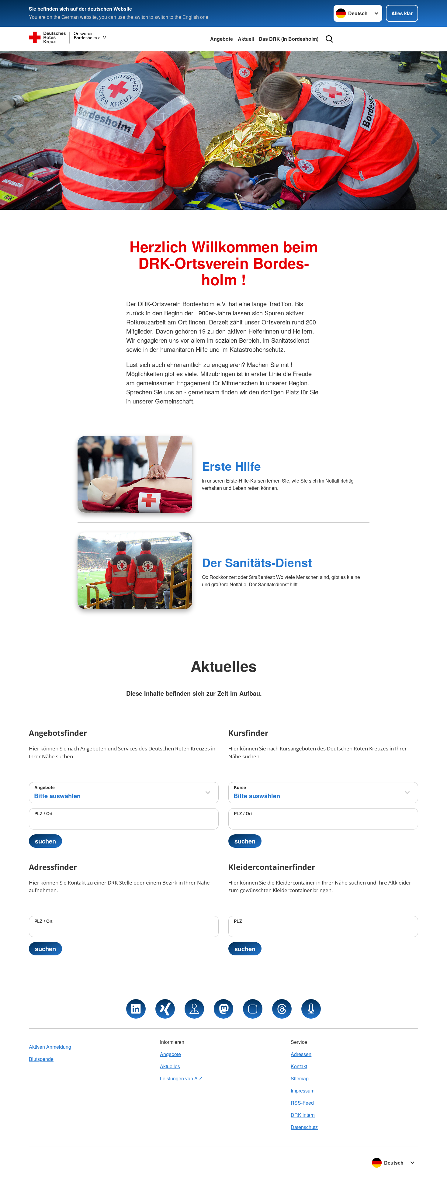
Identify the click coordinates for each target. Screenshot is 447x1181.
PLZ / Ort (43, 813)
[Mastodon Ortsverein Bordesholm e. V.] (223, 1009)
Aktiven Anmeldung (50, 1046)
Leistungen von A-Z (181, 1078)
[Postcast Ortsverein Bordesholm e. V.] (311, 1009)
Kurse (240, 787)
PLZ (238, 921)
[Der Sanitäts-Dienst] (135, 570)
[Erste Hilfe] (135, 474)
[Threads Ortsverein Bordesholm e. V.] (282, 1009)
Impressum (302, 1090)
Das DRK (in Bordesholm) (288, 38)
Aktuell (246, 38)
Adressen (301, 1054)
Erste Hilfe (231, 465)
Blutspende (41, 1058)
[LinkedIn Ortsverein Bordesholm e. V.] (136, 1009)
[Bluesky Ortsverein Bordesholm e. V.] (252, 1009)
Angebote (221, 38)
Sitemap (300, 1078)
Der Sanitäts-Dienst (257, 562)
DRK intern (303, 1114)
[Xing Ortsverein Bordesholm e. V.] (165, 1009)
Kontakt (299, 1066)
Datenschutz (304, 1127)
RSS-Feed (302, 1102)
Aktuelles (170, 1066)
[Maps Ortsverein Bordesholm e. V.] (194, 1009)
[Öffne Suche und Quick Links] (329, 39)
